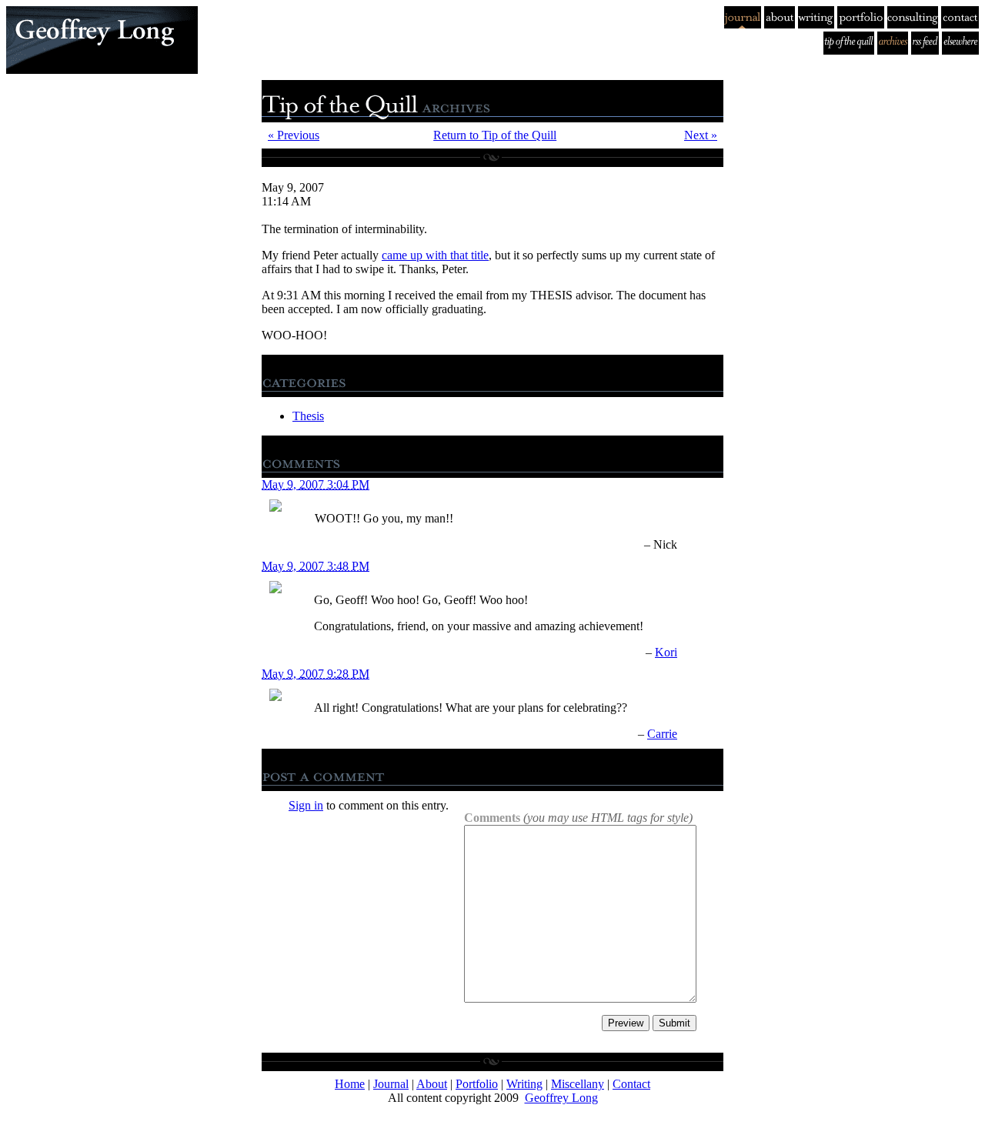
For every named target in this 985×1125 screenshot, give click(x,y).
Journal (391, 1083)
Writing (524, 1083)
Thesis (308, 415)
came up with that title (435, 255)
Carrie (662, 733)
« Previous (293, 135)
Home (350, 1083)
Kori (666, 652)
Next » (700, 135)
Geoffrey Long (561, 1097)
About (431, 1083)
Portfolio (477, 1083)
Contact (631, 1083)
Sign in (306, 805)
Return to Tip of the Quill (494, 135)
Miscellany (577, 1083)
